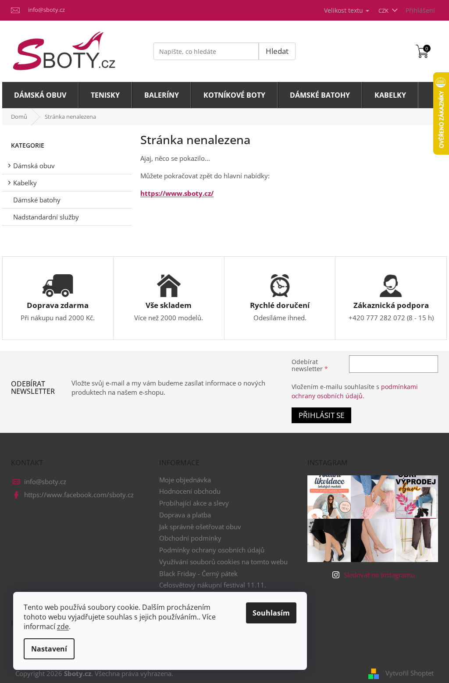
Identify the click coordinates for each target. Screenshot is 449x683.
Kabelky (25, 182)
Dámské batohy (37, 199)
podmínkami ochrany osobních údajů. (355, 391)
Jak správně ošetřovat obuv (200, 526)
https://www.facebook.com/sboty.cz (79, 494)
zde (63, 626)
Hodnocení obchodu (190, 491)
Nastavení (49, 649)
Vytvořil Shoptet (409, 673)
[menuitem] (40, 95)
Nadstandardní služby (46, 216)
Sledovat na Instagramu (379, 574)
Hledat (277, 51)
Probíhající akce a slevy (194, 503)
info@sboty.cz (45, 481)
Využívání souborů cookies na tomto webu (223, 561)
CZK (384, 10)
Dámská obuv (34, 165)
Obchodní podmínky (190, 538)
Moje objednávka (185, 479)
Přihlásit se (321, 415)
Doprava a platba (185, 514)
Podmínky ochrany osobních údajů (211, 549)
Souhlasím (271, 613)
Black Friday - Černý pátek (198, 573)
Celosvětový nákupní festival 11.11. (212, 584)
